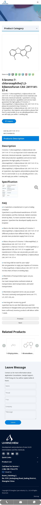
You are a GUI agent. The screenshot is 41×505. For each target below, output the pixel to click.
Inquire (10, 121)
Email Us (8, 472)
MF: (4, 133)
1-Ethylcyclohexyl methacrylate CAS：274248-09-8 (13, 353)
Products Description (14, 138)
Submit (13, 422)
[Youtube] (12, 453)
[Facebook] (3, 453)
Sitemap (36, 496)
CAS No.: (6, 131)
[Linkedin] (8, 453)
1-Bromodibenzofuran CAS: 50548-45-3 (28, 353)
